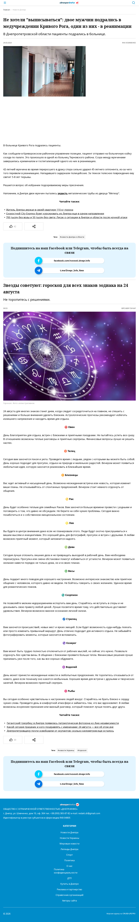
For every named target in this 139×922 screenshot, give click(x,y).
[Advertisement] (65, 120)
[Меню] (5, 2)
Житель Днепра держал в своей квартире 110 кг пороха (39, 209)
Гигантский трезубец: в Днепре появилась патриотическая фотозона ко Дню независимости (63, 723)
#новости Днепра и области (72, 237)
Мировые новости (69, 843)
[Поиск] (133, 2)
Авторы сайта (69, 900)
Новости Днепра (69, 832)
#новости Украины (66, 750)
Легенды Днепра (69, 849)
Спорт (69, 854)
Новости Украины (69, 838)
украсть (63, 193)
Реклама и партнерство (69, 889)
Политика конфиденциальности (65, 871)
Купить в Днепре (69, 883)
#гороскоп (82, 750)
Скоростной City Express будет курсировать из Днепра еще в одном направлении (55, 213)
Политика (69, 860)
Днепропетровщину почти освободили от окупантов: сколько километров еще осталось (60, 730)
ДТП (69, 878)
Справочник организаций (69, 895)
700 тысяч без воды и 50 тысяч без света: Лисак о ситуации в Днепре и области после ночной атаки (66, 217)
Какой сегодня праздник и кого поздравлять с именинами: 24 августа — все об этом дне (60, 727)
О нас (69, 865)
